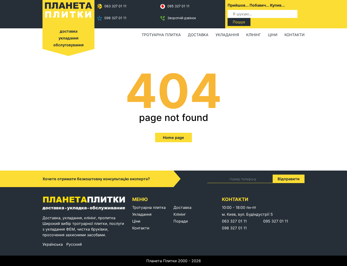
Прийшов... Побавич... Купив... (256, 5)
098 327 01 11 (115, 18)
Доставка (198, 34)
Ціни (272, 34)
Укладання (227, 34)
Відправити (289, 178)
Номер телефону (243, 179)
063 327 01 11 (115, 6)
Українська (52, 244)
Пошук (239, 22)
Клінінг (253, 34)
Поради (181, 221)
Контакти (294, 34)
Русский (74, 244)
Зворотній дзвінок (181, 18)
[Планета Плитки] (68, 9)
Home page (173, 137)
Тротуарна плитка (161, 34)
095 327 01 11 (178, 6)
